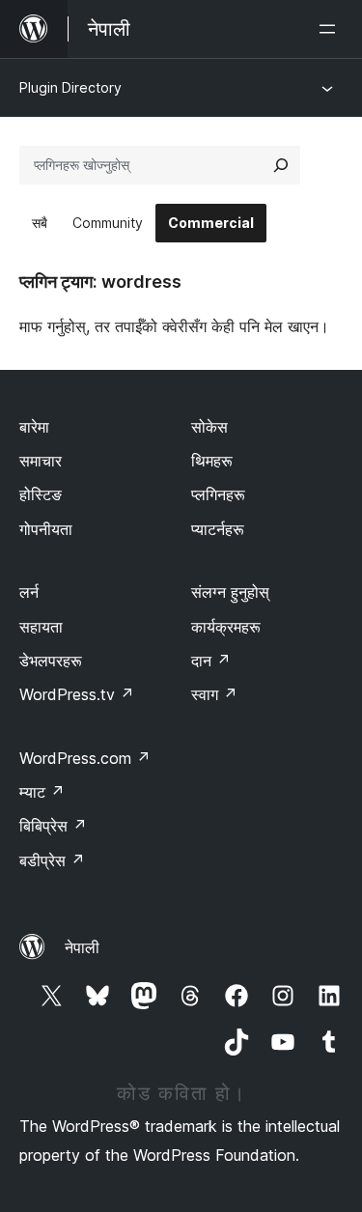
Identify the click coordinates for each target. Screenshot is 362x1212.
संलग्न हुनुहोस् (230, 592)
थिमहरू (212, 460)
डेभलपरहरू (50, 660)
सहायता (41, 626)
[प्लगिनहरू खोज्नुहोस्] (281, 165)
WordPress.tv (76, 694)
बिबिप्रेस (53, 825)
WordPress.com (85, 758)
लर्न (29, 592)
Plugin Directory (70, 87)
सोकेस (209, 427)
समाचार (40, 460)
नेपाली (82, 947)
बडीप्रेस (52, 860)
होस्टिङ (40, 494)
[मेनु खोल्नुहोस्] (331, 29)
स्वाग (214, 694)
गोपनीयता (45, 529)
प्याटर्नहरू (217, 529)
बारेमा (34, 427)
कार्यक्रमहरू (226, 626)
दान (211, 660)
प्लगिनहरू (218, 494)
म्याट (42, 792)
